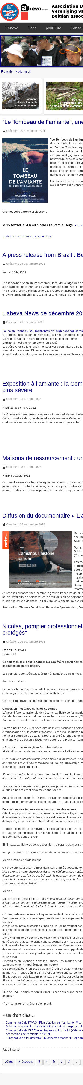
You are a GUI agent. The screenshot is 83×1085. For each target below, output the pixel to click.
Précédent (25, 1061)
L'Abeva (11, 28)
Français (7, 71)
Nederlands (23, 71)
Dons (32, 28)
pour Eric (53, 28)
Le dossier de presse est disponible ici (27, 236)
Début (9, 1061)
